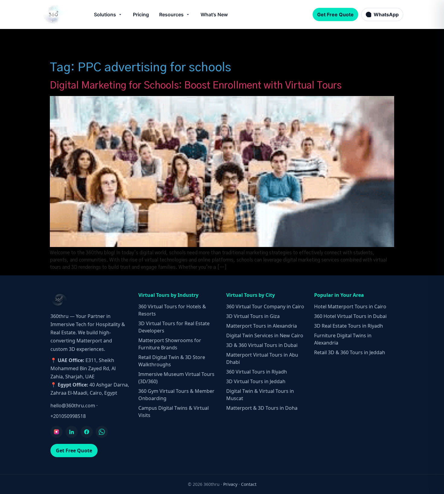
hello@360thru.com (72, 405)
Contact (248, 484)
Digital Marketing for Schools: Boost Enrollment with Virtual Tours (196, 85)
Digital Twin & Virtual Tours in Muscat (260, 395)
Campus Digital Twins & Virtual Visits (173, 412)
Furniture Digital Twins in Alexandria (343, 339)
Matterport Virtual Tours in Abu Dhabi (262, 358)
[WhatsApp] (102, 432)
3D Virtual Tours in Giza (253, 316)
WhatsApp (386, 14)
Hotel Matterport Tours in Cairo (350, 306)
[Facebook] (87, 432)
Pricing (141, 14)
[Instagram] (56, 432)
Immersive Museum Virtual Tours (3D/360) (176, 378)
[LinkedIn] (72, 432)
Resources (171, 14)
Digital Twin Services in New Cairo (264, 335)
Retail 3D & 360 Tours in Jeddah (349, 352)
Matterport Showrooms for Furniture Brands (169, 344)
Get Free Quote (335, 14)
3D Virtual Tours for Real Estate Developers (174, 327)
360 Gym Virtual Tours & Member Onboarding (176, 395)
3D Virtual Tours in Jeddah (255, 381)
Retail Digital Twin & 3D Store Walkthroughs (171, 361)
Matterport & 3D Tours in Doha (262, 408)
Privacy (230, 484)
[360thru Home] (54, 14)
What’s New (214, 14)
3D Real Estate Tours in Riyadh (348, 325)
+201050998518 (68, 416)
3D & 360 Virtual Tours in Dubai (262, 345)
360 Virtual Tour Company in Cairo (265, 306)
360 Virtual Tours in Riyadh (256, 371)
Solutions (105, 14)
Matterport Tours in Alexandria (261, 325)
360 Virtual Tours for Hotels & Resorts (172, 310)
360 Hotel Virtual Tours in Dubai (350, 316)
